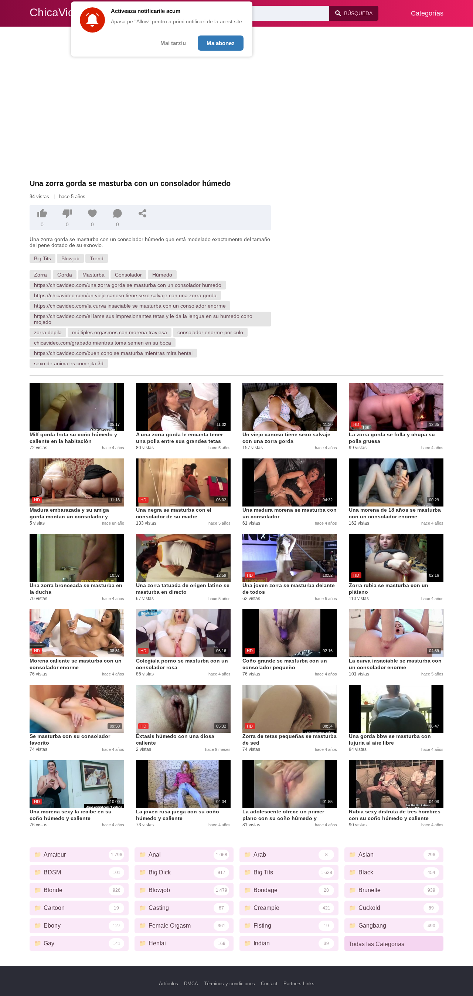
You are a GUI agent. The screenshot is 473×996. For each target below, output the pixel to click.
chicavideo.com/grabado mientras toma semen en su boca (102, 343)
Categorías (427, 13)
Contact (269, 983)
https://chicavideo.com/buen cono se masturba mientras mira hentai (113, 353)
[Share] (142, 213)
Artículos (168, 983)
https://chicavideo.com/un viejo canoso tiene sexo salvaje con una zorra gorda (125, 295)
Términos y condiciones (229, 983)
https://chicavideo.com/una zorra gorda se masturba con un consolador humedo (127, 285)
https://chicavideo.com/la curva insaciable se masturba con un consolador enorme (130, 306)
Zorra (40, 275)
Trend (96, 258)
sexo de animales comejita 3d (68, 363)
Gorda (64, 275)
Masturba (93, 275)
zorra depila (48, 332)
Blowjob (70, 258)
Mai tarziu (173, 43)
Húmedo (162, 275)
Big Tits (42, 258)
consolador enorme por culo (210, 332)
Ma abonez (221, 43)
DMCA (191, 983)
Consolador (128, 275)
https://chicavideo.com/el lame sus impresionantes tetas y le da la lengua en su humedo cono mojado (143, 319)
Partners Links (298, 983)
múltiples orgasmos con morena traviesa (119, 332)
